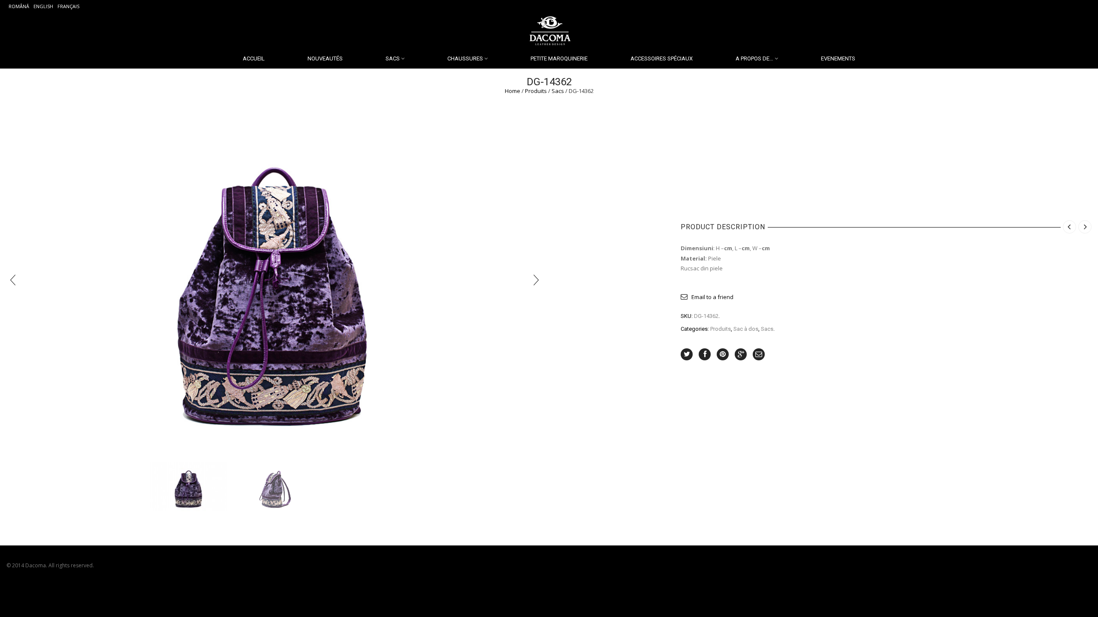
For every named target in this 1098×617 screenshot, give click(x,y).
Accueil (254, 58)
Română (19, 6)
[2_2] (274, 486)
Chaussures (465, 58)
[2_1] (188, 486)
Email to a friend (712, 297)
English (43, 6)
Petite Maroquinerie (559, 58)
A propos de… (754, 58)
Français (68, 6)
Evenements (838, 58)
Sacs (393, 58)
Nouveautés (325, 58)
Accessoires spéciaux (661, 58)
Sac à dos (745, 329)
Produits (536, 91)
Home (512, 91)
